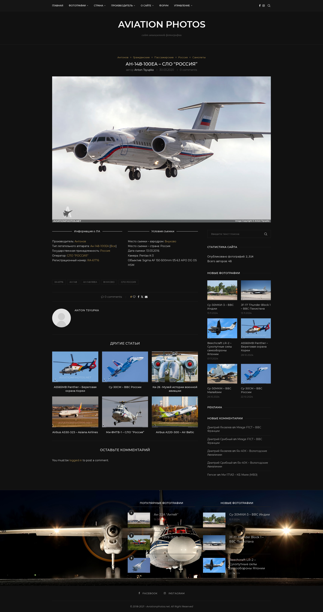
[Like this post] (134, 297)
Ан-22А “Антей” (166, 514)
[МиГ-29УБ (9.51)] (139, 542)
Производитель (122, 5)
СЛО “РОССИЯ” (77, 255)
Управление (182, 5)
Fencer (211, 474)
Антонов (80, 241)
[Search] (269, 5)
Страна (98, 5)
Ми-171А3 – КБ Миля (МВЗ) (239, 474)
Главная (57, 5)
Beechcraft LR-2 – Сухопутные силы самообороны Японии (219, 348)
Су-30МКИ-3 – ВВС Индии (220, 306)
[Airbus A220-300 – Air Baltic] (175, 411)
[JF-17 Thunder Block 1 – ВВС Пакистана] (256, 290)
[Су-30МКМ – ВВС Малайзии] (222, 374)
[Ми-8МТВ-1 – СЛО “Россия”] (125, 411)
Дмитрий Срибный (220, 439)
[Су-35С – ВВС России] (139, 565)
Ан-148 (73, 282)
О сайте (146, 5)
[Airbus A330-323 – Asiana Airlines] (75, 411)
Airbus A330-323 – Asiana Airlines (75, 432)
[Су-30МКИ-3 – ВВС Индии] (222, 290)
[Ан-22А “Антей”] (139, 520)
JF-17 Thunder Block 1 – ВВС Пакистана (256, 306)
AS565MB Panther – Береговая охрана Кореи (75, 389)
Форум (163, 5)
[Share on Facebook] (138, 297)
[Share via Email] (146, 297)
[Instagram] (263, 5)
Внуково (170, 241)
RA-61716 (93, 260)
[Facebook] (260, 5)
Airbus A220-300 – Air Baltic (175, 432)
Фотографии (77, 5)
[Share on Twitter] (142, 297)
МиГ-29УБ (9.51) (166, 537)
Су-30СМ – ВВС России (125, 387)
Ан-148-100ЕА (99, 246)
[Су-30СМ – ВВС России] (125, 367)
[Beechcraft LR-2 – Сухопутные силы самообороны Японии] (222, 328)
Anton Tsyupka (144, 70)
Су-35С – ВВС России (170, 560)
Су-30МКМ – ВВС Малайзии (219, 390)
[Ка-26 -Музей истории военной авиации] (175, 367)
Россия (105, 250)
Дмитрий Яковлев (219, 427)
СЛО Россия (128, 282)
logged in (76, 460)
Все (113, 246)
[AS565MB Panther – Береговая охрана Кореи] (75, 367)
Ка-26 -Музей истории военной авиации (175, 389)
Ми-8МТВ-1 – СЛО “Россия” (125, 432)
